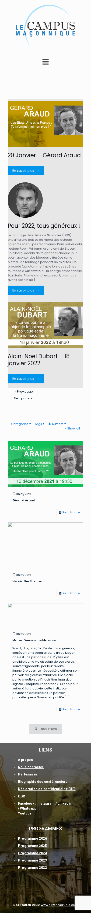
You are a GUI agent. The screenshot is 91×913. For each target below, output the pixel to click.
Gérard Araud (23, 500)
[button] (45, 62)
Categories (19, 424)
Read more (71, 512)
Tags (38, 424)
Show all (73, 428)
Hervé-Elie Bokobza (28, 581)
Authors (57, 424)
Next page (22, 398)
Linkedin (65, 803)
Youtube (25, 813)
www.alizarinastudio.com (59, 905)
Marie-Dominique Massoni (34, 640)
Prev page (25, 391)
